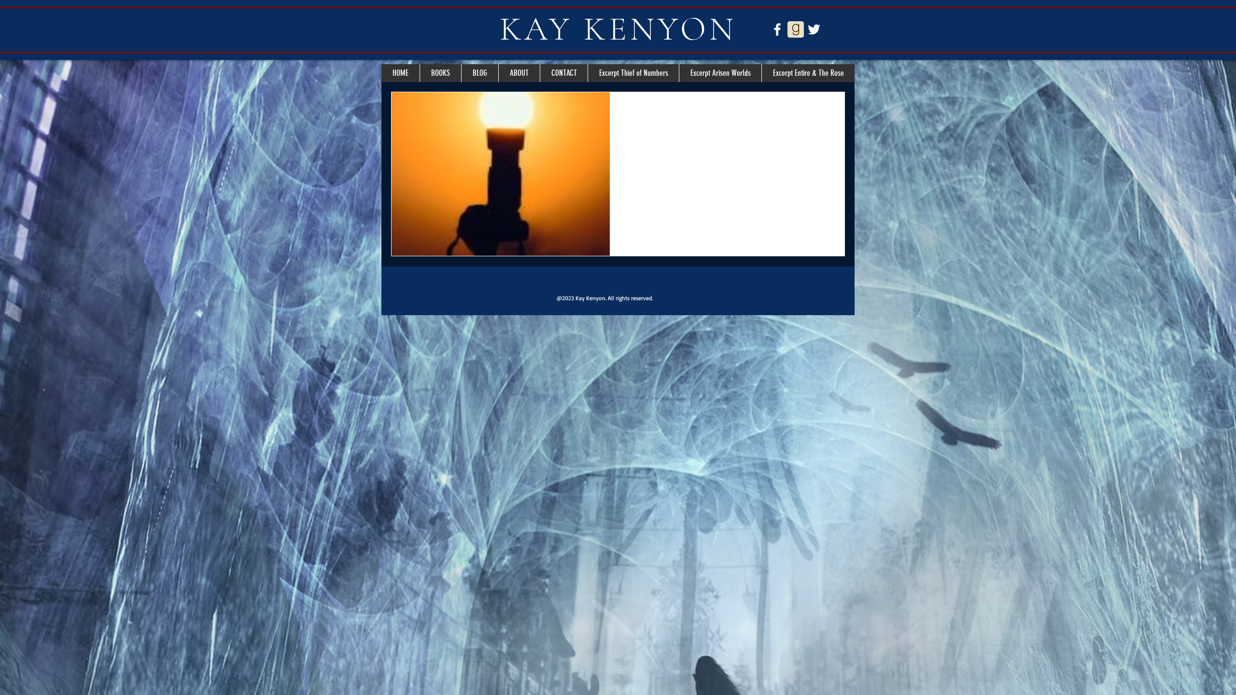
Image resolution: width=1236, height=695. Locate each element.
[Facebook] (777, 29)
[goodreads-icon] (795, 29)
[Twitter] (814, 29)
